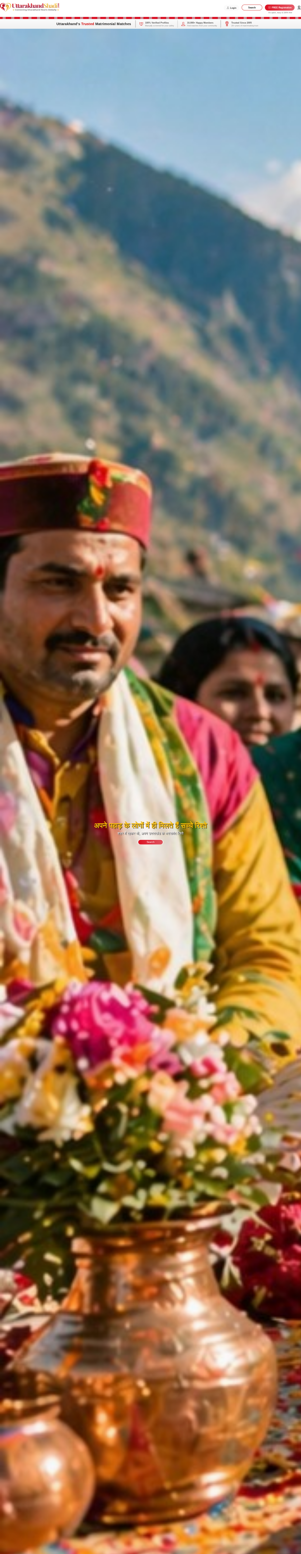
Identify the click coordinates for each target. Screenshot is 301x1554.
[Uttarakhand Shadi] (29, 7)
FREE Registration (281, 7)
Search (252, 7)
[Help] (299, 8)
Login (232, 8)
